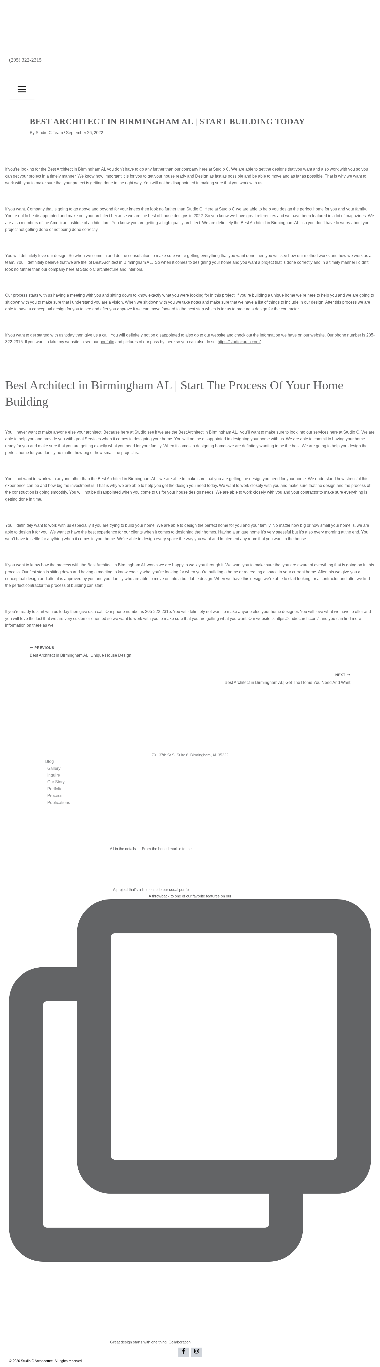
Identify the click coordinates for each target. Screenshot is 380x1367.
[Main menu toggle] (22, 89)
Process (54, 795)
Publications (58, 802)
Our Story (56, 782)
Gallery (53, 768)
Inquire (53, 775)
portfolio (107, 342)
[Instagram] (196, 1352)
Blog (49, 761)
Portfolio (55, 789)
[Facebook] (183, 1352)
